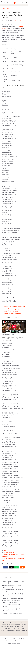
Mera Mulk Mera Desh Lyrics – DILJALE (13, 598)
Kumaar (6, 552)
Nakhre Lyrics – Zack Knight (11, 311)
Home (3, 8)
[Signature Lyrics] (8, 2)
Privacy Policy (10, 641)
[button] (22, 2)
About (10, 638)
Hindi (7, 8)
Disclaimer (21, 638)
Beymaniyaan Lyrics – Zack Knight (12, 310)
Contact (15, 638)
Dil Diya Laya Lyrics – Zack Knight (12, 313)
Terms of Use (18, 641)
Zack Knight (11, 552)
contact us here (20, 632)
